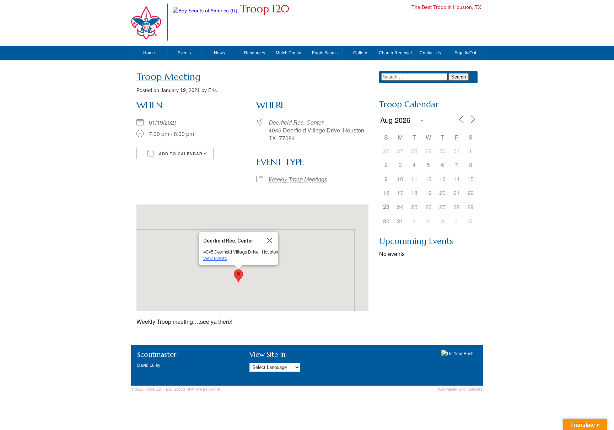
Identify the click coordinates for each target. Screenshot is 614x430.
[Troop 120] (205, 10)
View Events (215, 258)
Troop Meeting (168, 76)
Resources (254, 52)
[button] (238, 276)
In (214, 389)
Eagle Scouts (325, 52)
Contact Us (430, 52)
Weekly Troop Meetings (298, 179)
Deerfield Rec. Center (296, 122)
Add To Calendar (180, 154)
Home (149, 52)
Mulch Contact (289, 52)
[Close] (269, 240)
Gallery (360, 52)
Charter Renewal (395, 52)
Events (184, 52)
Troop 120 (264, 8)
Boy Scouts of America (185, 389)
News (219, 52)
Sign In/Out (465, 52)
